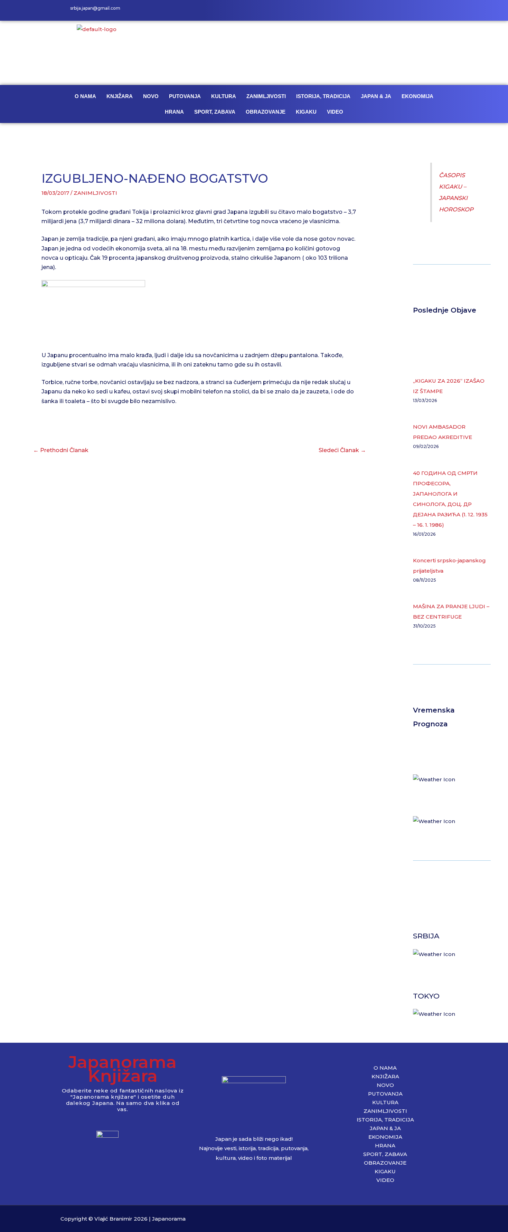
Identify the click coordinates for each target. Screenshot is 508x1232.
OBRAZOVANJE (265, 112)
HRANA (174, 112)
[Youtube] (441, 10)
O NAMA (85, 96)
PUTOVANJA (185, 96)
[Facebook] (409, 10)
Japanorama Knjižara (122, 1069)
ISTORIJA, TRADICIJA (323, 96)
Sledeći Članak (342, 450)
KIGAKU (306, 112)
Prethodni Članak (60, 450)
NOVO (151, 96)
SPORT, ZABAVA (214, 112)
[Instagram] (425, 10)
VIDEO (335, 112)
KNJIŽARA (119, 96)
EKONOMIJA (417, 96)
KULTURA (223, 96)
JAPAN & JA (376, 96)
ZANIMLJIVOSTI (266, 96)
